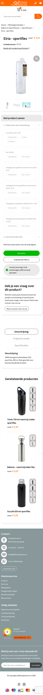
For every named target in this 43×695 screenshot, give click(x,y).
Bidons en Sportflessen (10, 28)
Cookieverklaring (8, 613)
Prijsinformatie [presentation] (21, 338)
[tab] (21, 331)
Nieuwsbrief (6, 587)
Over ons (4, 584)
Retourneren (6, 598)
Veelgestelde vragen (9, 591)
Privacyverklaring (8, 616)
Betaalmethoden (8, 594)
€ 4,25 (12, 471)
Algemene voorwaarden (10, 609)
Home (3, 25)
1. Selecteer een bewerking (16, 125)
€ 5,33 (12, 426)
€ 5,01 (12, 515)
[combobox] (18, 16)
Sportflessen (27, 28)
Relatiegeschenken (15, 25)
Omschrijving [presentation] (21, 331)
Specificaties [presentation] (21, 345)
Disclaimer (5, 620)
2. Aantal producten (13, 236)
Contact (4, 580)
